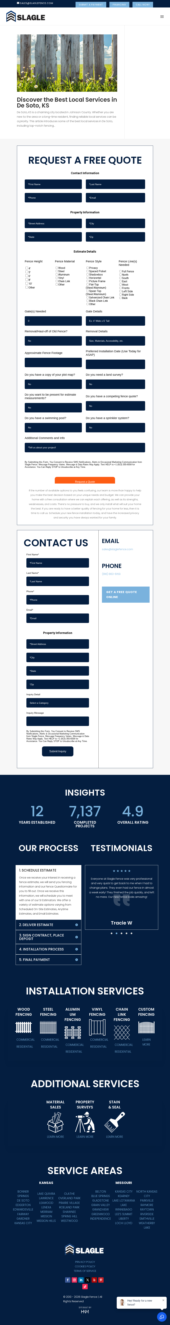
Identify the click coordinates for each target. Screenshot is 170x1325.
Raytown (147, 1210)
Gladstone (100, 1201)
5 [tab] (131, 933)
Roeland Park (69, 1207)
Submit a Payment (91, 4)
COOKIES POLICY (85, 1266)
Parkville (147, 1201)
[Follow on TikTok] (85, 1286)
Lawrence (46, 1198)
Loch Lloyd (123, 1223)
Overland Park (69, 1198)
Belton (100, 1192)
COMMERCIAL (25, 1040)
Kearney (123, 1196)
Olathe (69, 1194)
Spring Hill (69, 1216)
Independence (100, 1219)
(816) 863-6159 (111, 574)
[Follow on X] (87, 1280)
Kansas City (23, 1223)
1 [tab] (111, 933)
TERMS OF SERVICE (85, 1271)
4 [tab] (126, 933)
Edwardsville (23, 1210)
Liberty (124, 1219)
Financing (119, 4)
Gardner (23, 1219)
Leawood (46, 1203)
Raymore (146, 1205)
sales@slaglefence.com (117, 549)
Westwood (69, 1221)
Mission (46, 1216)
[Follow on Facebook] (67, 1280)
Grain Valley (100, 1205)
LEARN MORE (146, 1042)
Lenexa (46, 1207)
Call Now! (143, 4)
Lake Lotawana (123, 1201)
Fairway (23, 1214)
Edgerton (23, 1205)
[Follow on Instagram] (74, 1280)
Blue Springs (100, 1196)
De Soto (23, 1201)
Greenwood (100, 1214)
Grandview (100, 1210)
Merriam (46, 1212)
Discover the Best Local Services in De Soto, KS (67, 103)
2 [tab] (116, 933)
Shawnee (69, 1212)
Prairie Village (69, 1203)
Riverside (147, 1214)
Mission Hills (46, 1221)
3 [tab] (121, 933)
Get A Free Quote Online (121, 594)
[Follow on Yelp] (94, 1280)
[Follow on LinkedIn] (81, 1280)
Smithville (146, 1219)
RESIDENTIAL (24, 1047)
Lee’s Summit (123, 1214)
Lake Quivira (46, 1194)
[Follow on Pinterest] (101, 1280)
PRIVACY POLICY (85, 1262)
